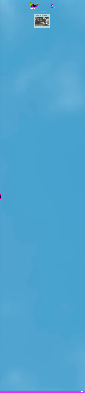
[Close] (84, 391)
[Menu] (52, 5)
